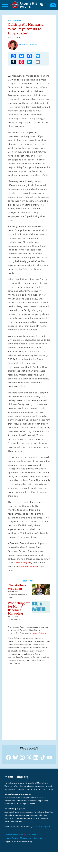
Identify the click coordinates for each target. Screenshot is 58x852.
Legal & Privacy (11, 838)
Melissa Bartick (29, 44)
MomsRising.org (27, 4)
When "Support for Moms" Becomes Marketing (19, 608)
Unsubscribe (25, 838)
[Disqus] (29, 702)
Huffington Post (29, 566)
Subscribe (38, 838)
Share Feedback (32, 835)
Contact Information (14, 835)
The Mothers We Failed (17, 586)
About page (44, 826)
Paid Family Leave (15, 21)
